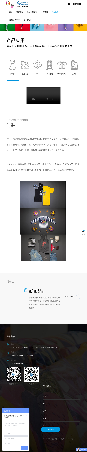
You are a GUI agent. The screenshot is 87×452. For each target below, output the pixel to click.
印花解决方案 (14, 20)
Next (10, 281)
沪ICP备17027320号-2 (65, 439)
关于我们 (27, 20)
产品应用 (55, 12)
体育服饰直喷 (32, 12)
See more (69, 296)
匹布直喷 (44, 12)
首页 (11, 12)
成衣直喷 (19, 12)
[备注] (61, 396)
